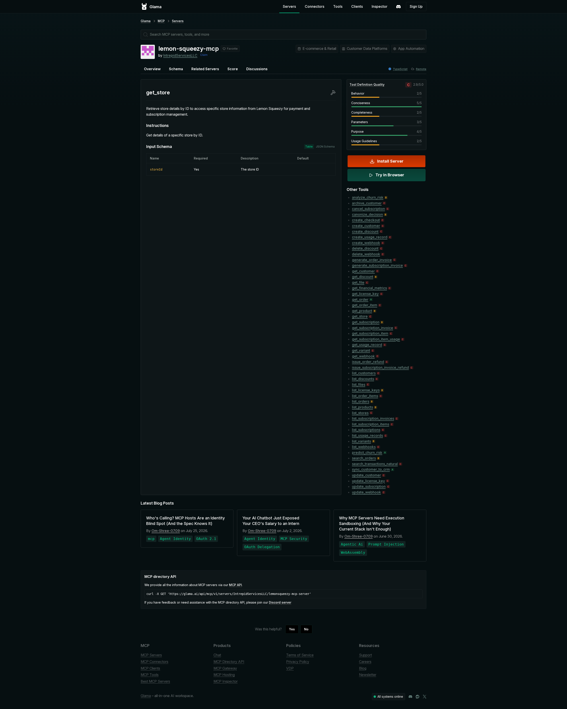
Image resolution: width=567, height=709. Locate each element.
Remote (421, 69)
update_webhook (366, 492)
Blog (362, 668)
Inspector (379, 6)
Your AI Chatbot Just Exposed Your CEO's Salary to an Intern (271, 521)
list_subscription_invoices (373, 418)
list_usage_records (367, 435)
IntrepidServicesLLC (180, 55)
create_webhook (366, 243)
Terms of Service (300, 655)
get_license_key (365, 293)
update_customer (366, 475)
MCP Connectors (154, 661)
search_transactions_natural (375, 464)
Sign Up (416, 6)
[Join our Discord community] (410, 696)
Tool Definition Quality (367, 84)
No (306, 629)
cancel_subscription (368, 208)
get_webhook (363, 356)
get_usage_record (367, 344)
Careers (365, 661)
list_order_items (365, 396)
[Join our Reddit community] (417, 696)
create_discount (365, 231)
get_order (360, 299)
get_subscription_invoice (372, 328)
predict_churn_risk (367, 452)
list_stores (360, 413)
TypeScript (400, 69)
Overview (152, 69)
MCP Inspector (226, 681)
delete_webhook (366, 254)
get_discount (362, 276)
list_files (358, 384)
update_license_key (368, 481)
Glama (146, 21)
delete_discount (365, 248)
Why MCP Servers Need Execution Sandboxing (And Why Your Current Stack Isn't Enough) (371, 523)
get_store (360, 316)
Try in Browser (389, 175)
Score (232, 69)
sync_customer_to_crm (371, 469)
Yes (292, 629)
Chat (217, 655)
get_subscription (365, 322)
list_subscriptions (366, 429)
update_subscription (369, 486)
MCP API (235, 585)
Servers (289, 6)
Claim (204, 54)
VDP (290, 668)
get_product (362, 311)
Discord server (280, 602)
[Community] (398, 6)
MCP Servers (151, 655)
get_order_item (364, 305)
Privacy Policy (297, 661)
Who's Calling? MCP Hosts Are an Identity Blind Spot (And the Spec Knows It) (185, 521)
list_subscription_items (370, 424)
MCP (161, 21)
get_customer (363, 271)
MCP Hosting (224, 674)
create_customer (366, 225)
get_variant (361, 350)
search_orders (364, 458)
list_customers (364, 373)
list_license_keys (366, 390)
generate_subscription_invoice (377, 265)
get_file (358, 282)
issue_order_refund (368, 361)
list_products (362, 407)
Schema (176, 69)
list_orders (360, 401)
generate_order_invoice (372, 260)
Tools (337, 6)
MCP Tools (150, 674)
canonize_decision (367, 214)
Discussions (257, 69)
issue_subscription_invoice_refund (380, 367)
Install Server (390, 161)
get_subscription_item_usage (376, 339)
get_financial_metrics (369, 288)
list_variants (361, 441)
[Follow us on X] (424, 696)
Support (365, 655)
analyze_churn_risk (367, 197)
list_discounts (363, 379)
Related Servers (205, 69)
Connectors (314, 6)
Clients (357, 6)
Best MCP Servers (155, 681)
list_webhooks (364, 447)
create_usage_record (369, 237)
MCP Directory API (229, 661)
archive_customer (367, 203)
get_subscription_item (370, 333)
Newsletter (367, 674)
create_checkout (366, 220)
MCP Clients (150, 668)
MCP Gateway (225, 668)
